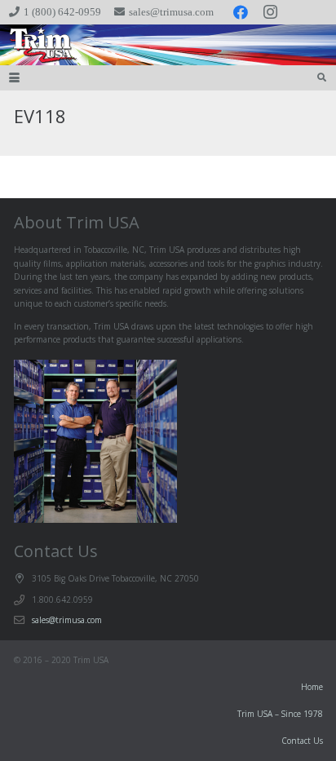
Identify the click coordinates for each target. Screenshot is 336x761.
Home (312, 686)
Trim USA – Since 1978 (280, 713)
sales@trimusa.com (67, 620)
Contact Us (302, 740)
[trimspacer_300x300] (33, 45)
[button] (14, 78)
